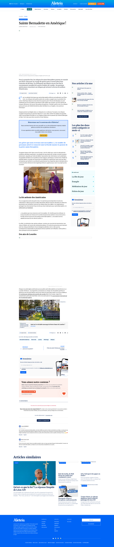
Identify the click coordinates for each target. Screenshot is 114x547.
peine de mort (62, 462)
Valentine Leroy (32, 26)
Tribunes (52, 9)
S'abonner (91, 520)
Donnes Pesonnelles (77, 542)
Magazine (56, 525)
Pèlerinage (46, 339)
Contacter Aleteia (68, 542)
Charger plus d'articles (82, 116)
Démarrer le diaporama (60, 301)
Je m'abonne (91, 3)
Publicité (56, 531)
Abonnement (57, 527)
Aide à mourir (62, 487)
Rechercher (29, 3)
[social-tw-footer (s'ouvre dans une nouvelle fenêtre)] (58, 538)
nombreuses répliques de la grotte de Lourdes (33, 294)
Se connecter (84, 3)
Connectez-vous (49, 415)
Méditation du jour (79, 186)
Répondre (20, 434)
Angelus (16, 462)
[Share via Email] (65, 93)
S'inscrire (23, 372)
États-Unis (33, 339)
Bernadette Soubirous (24, 339)
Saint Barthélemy (61, 5)
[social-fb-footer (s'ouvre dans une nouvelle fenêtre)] (55, 538)
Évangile (75, 182)
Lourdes (40, 339)
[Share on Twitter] (62, 93)
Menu (23, 9)
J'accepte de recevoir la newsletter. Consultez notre (37, 369)
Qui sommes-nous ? (43, 542)
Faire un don (43, 135)
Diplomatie (84, 485)
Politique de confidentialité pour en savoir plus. (82, 211)
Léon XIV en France (86, 462)
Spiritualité (80, 9)
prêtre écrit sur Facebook (26, 207)
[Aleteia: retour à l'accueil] (57, 3)
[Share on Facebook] (58, 93)
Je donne (100, 3)
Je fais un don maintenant (27, 391)
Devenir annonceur (60, 542)
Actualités (59, 9)
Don (55, 529)
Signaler (25, 434)
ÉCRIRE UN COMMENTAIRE (43, 420)
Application (56, 523)
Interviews (46, 9)
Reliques (52, 339)
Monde (25, 16)
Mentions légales (51, 542)
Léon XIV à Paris (89, 9)
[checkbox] (20, 368)
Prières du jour (78, 191)
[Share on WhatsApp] (67, 93)
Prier (29, 9)
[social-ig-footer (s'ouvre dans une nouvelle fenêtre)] (60, 538)
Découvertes (73, 9)
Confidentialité (86, 542)
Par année (69, 521)
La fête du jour (78, 177)
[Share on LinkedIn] (60, 93)
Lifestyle (66, 9)
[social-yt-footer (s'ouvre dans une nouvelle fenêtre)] (53, 538)
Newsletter (56, 521)
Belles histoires (38, 9)
